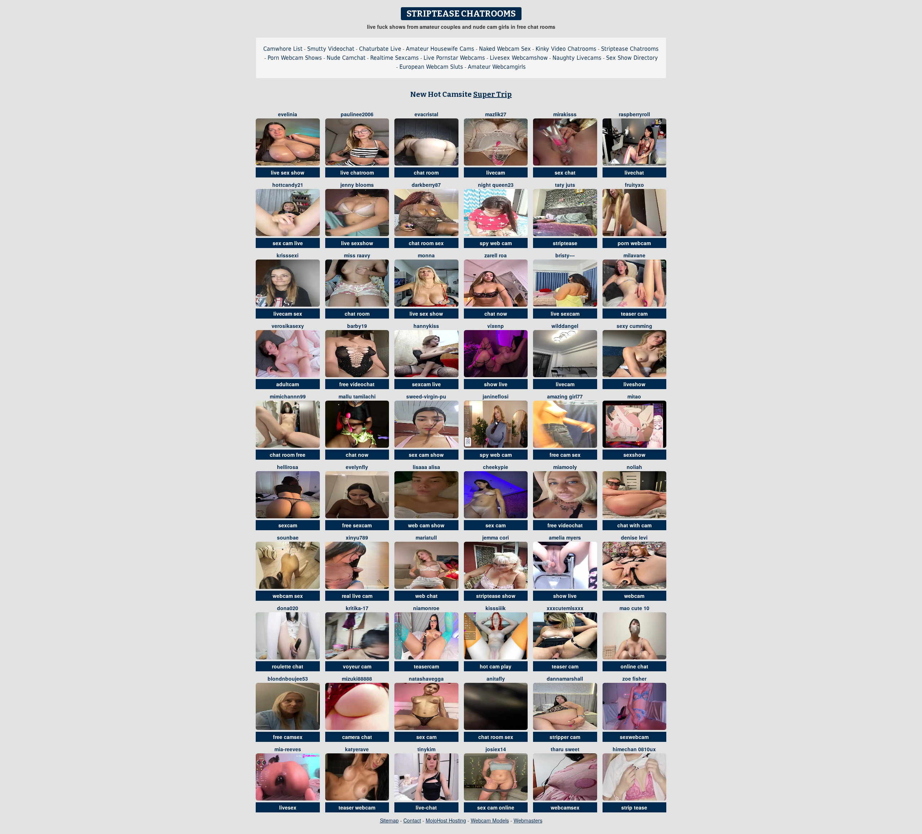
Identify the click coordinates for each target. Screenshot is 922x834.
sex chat (565, 172)
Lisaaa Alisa (426, 466)
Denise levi (634, 537)
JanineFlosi (496, 396)
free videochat (357, 384)
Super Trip (492, 94)
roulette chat (287, 666)
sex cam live (288, 243)
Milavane (634, 255)
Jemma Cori (495, 537)
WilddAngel (564, 325)
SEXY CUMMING (634, 325)
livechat (634, 172)
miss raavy (357, 255)
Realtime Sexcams (394, 57)
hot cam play (495, 666)
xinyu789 (357, 537)
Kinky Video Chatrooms (566, 48)
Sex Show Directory (632, 57)
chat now (495, 313)
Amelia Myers (565, 537)
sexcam (287, 525)
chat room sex (426, 243)
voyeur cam (357, 666)
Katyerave (357, 749)
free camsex (288, 736)
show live (495, 384)
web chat (426, 595)
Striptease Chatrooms (630, 48)
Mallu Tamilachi (357, 396)
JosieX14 (495, 749)
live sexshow (357, 243)
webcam (634, 595)
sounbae (288, 537)
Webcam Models (490, 820)
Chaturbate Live (380, 48)
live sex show (287, 172)
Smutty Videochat (330, 48)
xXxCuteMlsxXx (565, 608)
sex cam (495, 525)
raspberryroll (634, 114)
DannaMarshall (565, 678)
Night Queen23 (496, 184)
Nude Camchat (346, 57)
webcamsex (565, 807)
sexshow (634, 454)
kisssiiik (495, 608)
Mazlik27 (495, 114)
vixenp (495, 325)
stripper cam (565, 736)
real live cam (357, 595)
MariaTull (426, 537)
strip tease (634, 807)
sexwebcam (634, 736)
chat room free (287, 454)
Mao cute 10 (634, 608)
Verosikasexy (288, 325)
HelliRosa (287, 466)
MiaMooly (565, 466)
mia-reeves (287, 749)
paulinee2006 (357, 114)
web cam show (426, 525)
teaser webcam (357, 807)
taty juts (565, 184)
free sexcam (357, 525)
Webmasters (528, 820)
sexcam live (426, 384)
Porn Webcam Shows (295, 57)
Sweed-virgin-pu (426, 396)
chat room (426, 172)
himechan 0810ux (634, 749)
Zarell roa (495, 255)
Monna (426, 255)
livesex (287, 807)
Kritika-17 (357, 608)
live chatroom (357, 172)
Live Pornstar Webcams (454, 57)
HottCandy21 (287, 184)
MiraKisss (565, 114)
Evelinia (287, 114)
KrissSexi (288, 255)
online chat (634, 666)
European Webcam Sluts (431, 66)
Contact (412, 820)
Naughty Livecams (576, 57)
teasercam (426, 666)
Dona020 (287, 608)
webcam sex (288, 595)
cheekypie (495, 466)
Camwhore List (283, 48)
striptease (565, 243)
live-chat (426, 807)
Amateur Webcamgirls (497, 66)
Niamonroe (426, 608)
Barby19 (357, 325)
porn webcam (634, 243)
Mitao (634, 396)
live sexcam (565, 313)
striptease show (495, 595)
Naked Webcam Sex (505, 48)
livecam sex (287, 313)
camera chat (357, 736)
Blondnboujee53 (288, 678)
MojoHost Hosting (446, 820)
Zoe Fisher (634, 678)
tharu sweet (565, 749)
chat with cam (634, 525)
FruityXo (634, 184)
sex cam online (495, 807)
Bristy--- (565, 255)
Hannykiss (426, 325)
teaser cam (634, 313)
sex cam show (426, 454)
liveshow (634, 384)
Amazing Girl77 (565, 396)
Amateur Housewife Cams (440, 48)
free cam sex (565, 454)
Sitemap (389, 820)
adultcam (287, 384)
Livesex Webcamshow (519, 57)
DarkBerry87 (426, 184)
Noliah (634, 466)
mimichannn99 (288, 396)
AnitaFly (496, 678)
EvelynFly (357, 466)
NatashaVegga (426, 678)
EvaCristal (426, 114)
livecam (495, 172)
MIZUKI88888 (357, 678)
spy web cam (496, 243)
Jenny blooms (357, 184)
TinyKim (426, 749)
